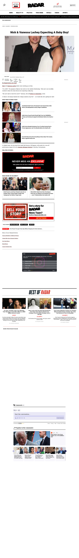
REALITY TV (19, 12)
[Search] (4, 5)
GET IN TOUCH (41, 218)
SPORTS (65, 12)
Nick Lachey (24, 224)
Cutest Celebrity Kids (7, 246)
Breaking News (14, 26)
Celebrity (8, 26)
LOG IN (73, 5)
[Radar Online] (36, 5)
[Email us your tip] (16, 7)
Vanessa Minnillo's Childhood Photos (10, 235)
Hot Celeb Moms (6, 241)
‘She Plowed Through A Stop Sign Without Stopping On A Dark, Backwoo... (26, 228)
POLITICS (29, 12)
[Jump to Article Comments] (3, 79)
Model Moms (5, 243)
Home (3, 26)
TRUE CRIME (39, 12)
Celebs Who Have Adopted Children (10, 238)
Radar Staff (7, 76)
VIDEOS (57, 12)
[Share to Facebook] (7, 79)
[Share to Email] (20, 79)
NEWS (11, 12)
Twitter (32, 224)
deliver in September (36, 93)
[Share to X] (11, 79)
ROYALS (48, 12)
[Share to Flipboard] (16, 79)
